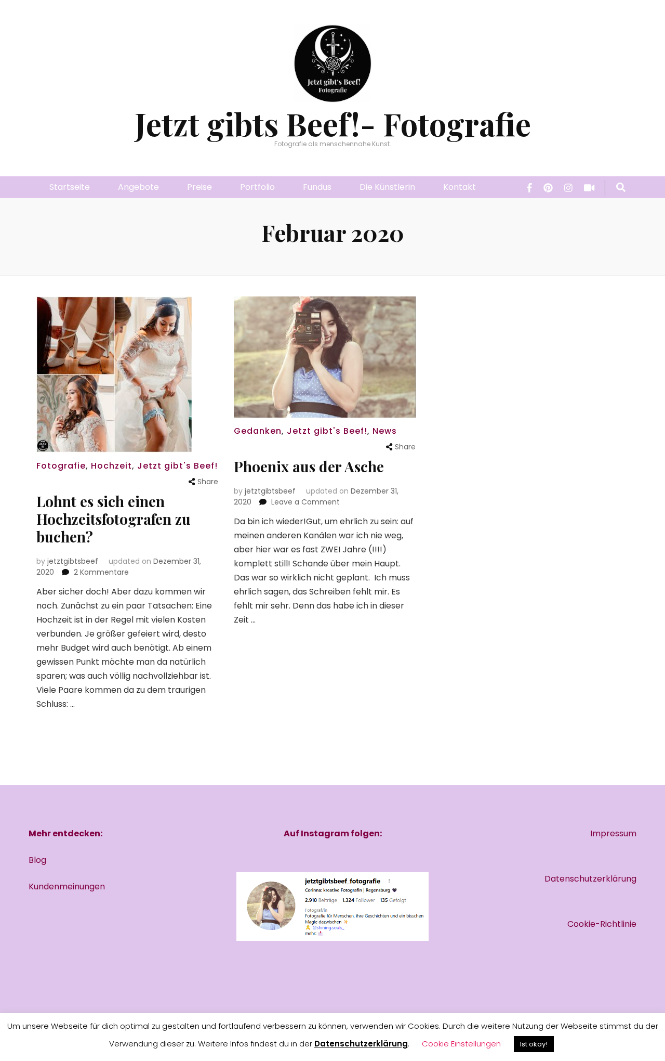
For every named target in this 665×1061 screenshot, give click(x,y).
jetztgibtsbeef (72, 561)
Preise (199, 187)
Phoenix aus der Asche (309, 466)
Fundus (317, 187)
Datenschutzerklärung (590, 879)
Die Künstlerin (387, 187)
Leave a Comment (305, 502)
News (385, 431)
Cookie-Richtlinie (601, 924)
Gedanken (258, 431)
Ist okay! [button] (534, 1044)
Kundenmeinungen (67, 886)
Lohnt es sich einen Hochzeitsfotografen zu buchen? (113, 518)
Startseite (69, 187)
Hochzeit (111, 466)
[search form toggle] (621, 188)
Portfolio (257, 187)
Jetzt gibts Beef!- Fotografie (333, 123)
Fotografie (61, 466)
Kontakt (459, 187)
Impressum (613, 833)
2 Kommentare (101, 572)
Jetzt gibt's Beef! (177, 466)
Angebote (138, 187)
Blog (37, 860)
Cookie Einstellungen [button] (461, 1043)
